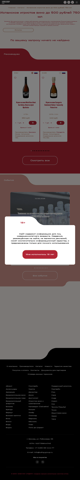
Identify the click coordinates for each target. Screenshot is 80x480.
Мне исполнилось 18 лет (40, 254)
